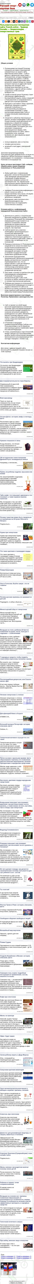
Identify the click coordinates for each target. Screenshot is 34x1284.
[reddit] (16, 21)
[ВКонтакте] (3, 21)
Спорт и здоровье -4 (24, 1258)
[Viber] (24, 21)
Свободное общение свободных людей (15, 918)
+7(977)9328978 (5, 3)
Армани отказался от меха (10, 440)
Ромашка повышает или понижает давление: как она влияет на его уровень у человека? (16, 845)
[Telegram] (30, 21)
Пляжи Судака (5, 942)
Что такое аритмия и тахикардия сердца (15, 551)
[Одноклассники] (6, 21)
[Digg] (14, 21)
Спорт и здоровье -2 (24, 1256)
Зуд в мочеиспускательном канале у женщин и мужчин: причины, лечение (14, 1089)
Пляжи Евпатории (7, 570)
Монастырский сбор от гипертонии (13, 609)
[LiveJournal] (19, 21)
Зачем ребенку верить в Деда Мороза (14, 1055)
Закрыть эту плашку (16, 1282)
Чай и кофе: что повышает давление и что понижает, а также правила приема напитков (16, 496)
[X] (9, 21)
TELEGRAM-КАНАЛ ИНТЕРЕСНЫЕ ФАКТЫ (17, 12)
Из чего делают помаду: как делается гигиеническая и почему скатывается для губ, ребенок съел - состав (16, 870)
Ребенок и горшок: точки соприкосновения (9, 1183)
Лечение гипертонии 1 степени (12, 695)
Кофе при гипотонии (8, 997)
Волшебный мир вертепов (10, 930)
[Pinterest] (32, 21)
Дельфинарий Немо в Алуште (11, 713)
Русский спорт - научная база (9, 7)
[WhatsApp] (27, 21)
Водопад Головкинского (9, 830)
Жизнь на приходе (7, 1015)
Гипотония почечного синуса (11, 1222)
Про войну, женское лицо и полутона (14, 1240)
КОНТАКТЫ (24, 10)
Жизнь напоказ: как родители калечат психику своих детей (14, 1168)
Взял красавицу (6, 398)
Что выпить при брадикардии (11, 362)
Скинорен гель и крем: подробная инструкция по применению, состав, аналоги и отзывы (14, 974)
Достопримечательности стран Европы (15, 381)
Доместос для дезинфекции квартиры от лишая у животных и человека (15, 1133)
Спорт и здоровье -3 (8, 1258)
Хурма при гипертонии (8, 532)
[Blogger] (11, 21)
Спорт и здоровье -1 (8, 1256)
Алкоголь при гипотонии (9, 1114)
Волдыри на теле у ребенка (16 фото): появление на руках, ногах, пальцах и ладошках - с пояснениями (14, 631)
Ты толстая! (4, 889)
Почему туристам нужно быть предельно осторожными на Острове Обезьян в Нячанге (16, 519)
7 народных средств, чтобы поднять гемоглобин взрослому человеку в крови (15, 658)
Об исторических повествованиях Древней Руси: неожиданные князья (14, 458)
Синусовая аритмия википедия (12, 1070)
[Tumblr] (22, 21)
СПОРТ (5, 10)
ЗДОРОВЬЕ (14, 10)
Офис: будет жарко (7, 1036)
